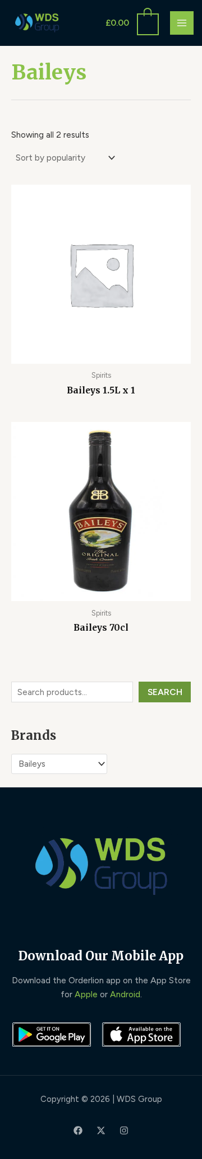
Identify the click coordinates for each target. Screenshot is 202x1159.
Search (165, 692)
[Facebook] (78, 1130)
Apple (86, 994)
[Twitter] (101, 1130)
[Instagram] (124, 1130)
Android (125, 994)
